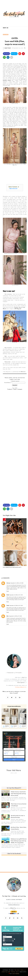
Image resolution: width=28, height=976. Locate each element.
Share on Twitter (14, 54)
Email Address (8, 382)
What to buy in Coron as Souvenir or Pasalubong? (18, 805)
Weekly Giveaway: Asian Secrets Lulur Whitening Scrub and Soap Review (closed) (18, 793)
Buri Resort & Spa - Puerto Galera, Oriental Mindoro (18, 828)
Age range (4, 935)
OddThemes (15, 973)
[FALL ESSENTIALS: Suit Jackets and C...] (15, 558)
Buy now (19, 948)
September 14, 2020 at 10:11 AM (16, 594)
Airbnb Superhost (20, 682)
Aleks (8, 616)
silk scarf (5, 34)
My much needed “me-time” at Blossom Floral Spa (18, 816)
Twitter (14, 389)
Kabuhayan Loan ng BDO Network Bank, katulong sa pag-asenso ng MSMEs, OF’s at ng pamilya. (18, 840)
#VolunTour (13, 908)
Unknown (8, 583)
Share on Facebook (7, 54)
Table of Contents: (12, 187)
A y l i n (24, 677)
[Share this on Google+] (19, 53)
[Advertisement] (15, 176)
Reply (8, 591)
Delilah (8, 595)
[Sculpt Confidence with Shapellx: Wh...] (15, 526)
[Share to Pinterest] (11, 57)
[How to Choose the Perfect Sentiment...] (15, 542)
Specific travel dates (9, 940)
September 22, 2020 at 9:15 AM (15, 616)
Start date (4, 942)
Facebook (9, 389)
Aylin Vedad (7, 48)
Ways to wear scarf (13, 188)
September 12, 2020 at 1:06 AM (17, 583)
